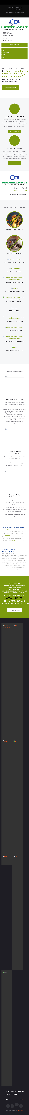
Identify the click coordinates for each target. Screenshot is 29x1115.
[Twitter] (13, 15)
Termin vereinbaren (15, 44)
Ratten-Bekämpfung (14, 254)
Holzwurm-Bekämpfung (14, 341)
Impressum (20, 1110)
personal (14, 540)
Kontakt (3, 57)
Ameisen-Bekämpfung (14, 322)
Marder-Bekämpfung (14, 350)
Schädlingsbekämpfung (11, 530)
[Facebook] (11, 15)
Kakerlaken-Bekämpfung (14, 291)
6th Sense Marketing (22, 1112)
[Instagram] (17, 15)
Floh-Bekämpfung (14, 271)
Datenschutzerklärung (7, 1112)
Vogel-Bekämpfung (14, 302)
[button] (10, 87)
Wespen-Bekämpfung (14, 230)
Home (2, 49)
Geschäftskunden (5, 52)
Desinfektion (14, 311)
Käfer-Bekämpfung (14, 330)
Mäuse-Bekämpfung (14, 282)
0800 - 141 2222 (19, 9)
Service (3, 54)
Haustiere (7, 535)
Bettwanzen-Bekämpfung (14, 263)
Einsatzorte (13, 1099)
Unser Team (4, 56)
